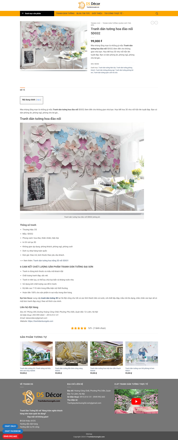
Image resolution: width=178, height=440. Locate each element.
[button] (23, 68)
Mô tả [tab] (22, 90)
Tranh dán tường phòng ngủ (105, 70)
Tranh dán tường (65, 13)
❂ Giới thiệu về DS (28, 421)
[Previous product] (156, 22)
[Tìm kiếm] (157, 13)
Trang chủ (95, 23)
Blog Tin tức (83, 13)
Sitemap (89, 434)
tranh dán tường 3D (49, 298)
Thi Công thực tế (113, 13)
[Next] (158, 360)
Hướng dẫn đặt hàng (29, 424)
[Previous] (20, 360)
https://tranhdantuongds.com (40, 321)
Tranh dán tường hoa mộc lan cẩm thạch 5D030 (105, 369)
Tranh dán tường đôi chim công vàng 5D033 (69, 369)
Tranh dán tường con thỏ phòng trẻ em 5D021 (139, 369)
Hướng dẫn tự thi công (29, 427)
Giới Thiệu (97, 13)
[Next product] (152, 22)
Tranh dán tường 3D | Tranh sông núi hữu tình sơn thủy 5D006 (35, 369)
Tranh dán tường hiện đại (107, 68)
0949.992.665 (10, 436)
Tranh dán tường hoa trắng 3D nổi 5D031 (51, 260)
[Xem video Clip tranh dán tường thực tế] (136, 401)
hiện (38, 100)
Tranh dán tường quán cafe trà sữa (105, 72)
